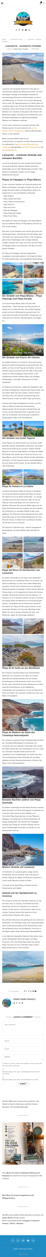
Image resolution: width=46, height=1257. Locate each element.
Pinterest (20, 1223)
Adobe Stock (7, 1218)
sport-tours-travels (21, 49)
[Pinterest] (22, 30)
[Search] (44, 3)
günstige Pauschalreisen (30, 147)
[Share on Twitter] (31, 991)
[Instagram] (19, 30)
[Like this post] (26, 991)
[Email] (26, 30)
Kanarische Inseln (16, 39)
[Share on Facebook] (28, 991)
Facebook (35, 1221)
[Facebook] (16, 30)
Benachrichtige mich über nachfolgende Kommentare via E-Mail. (21, 1073)
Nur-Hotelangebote (9, 150)
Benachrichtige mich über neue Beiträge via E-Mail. (20, 1079)
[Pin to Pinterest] (33, 991)
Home (4, 39)
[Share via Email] (35, 991)
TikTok (12, 1223)
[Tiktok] (29, 30)
